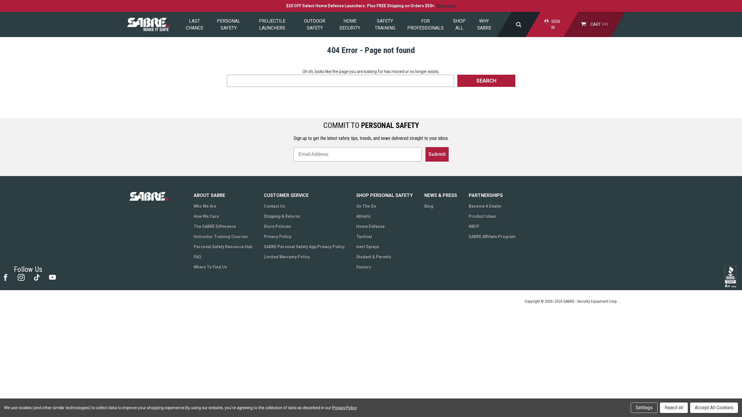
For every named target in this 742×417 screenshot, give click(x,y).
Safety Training (385, 24)
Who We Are (205, 206)
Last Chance (194, 24)
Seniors (363, 267)
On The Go (366, 206)
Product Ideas (482, 216)
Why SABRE (484, 24)
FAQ (197, 257)
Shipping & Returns (282, 216)
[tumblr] (36, 277)
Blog (428, 206)
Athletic (363, 216)
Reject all (674, 407)
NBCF (474, 226)
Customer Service (286, 195)
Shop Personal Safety (384, 195)
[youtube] (52, 277)
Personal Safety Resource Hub (223, 246)
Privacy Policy (277, 236)
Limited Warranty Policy (287, 257)
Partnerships (486, 195)
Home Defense (370, 226)
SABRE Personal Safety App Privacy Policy (304, 246)
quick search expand (518, 24)
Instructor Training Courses (221, 236)
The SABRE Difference (215, 226)
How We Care (206, 216)
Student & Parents (373, 257)
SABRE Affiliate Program (492, 236)
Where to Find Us (210, 267)
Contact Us (274, 206)
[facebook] (5, 277)
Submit (437, 154)
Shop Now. (446, 5)
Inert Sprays (367, 246)
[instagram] (21, 277)
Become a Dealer (485, 206)
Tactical (364, 236)
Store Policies (277, 226)
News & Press (440, 195)
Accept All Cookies (714, 407)
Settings (644, 407)
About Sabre (209, 195)
